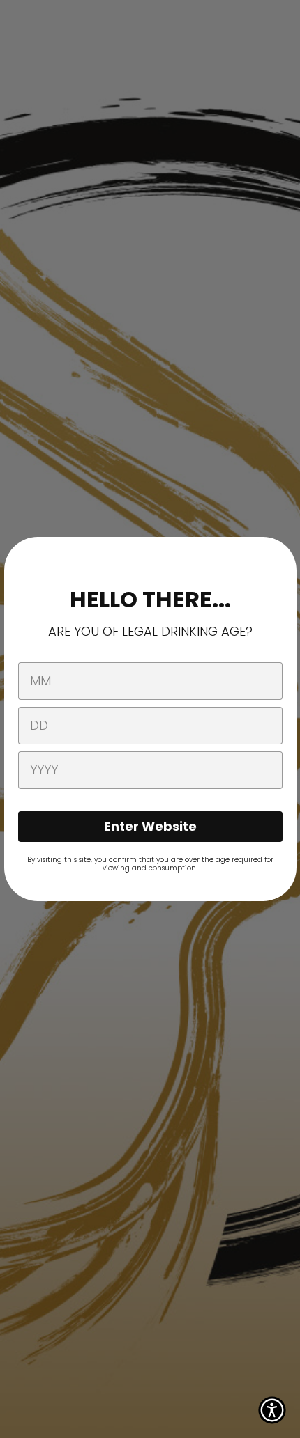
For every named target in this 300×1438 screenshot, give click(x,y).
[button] (272, 1410)
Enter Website (150, 826)
